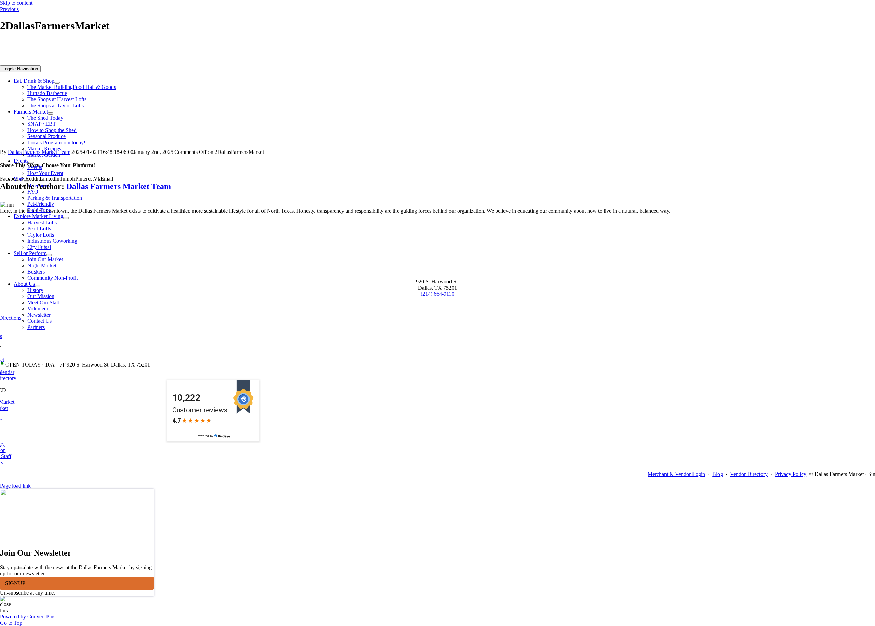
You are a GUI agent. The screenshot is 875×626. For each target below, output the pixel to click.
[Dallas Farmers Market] (213, 62)
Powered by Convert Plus (27, 617)
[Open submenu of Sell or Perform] (49, 255)
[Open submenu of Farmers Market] (50, 113)
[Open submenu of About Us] (37, 286)
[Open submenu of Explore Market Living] (66, 218)
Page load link (15, 486)
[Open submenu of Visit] (26, 181)
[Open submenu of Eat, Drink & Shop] (57, 83)
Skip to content (16, 3)
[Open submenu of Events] (31, 163)
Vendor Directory (749, 474)
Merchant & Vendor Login (676, 474)
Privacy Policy (790, 474)
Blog (717, 474)
